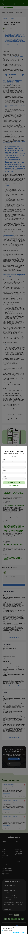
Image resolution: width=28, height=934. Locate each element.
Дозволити (16, 932)
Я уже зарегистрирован (14, 485)
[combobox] (14, 478)
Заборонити (22, 932)
